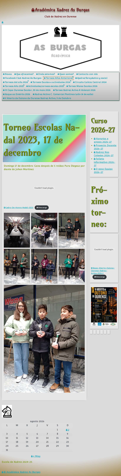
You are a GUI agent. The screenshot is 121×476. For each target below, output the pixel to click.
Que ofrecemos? (24, 74)
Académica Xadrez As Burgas (62, 9)
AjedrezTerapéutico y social (92, 78)
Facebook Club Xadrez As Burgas (23, 78)
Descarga (42, 207)
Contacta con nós (88, 74)
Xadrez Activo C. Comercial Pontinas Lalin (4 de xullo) (64, 94)
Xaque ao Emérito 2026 (17, 94)
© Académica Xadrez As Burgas (22, 472)
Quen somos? (66, 74)
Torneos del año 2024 (16, 82)
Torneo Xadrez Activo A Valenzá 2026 (75, 90)
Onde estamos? (46, 74)
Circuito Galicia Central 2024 (91, 82)
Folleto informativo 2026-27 (104, 162)
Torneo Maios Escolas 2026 (82, 86)
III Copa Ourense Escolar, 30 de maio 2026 (27, 90)
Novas (8, 74)
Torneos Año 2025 (14, 86)
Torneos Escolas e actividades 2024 (51, 82)
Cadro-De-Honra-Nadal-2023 (19, 207)
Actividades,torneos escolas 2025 (46, 86)
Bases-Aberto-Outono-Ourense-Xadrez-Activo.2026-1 (103, 270)
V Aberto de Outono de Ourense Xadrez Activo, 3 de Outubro (38, 98)
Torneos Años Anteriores (59, 78)
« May (36, 456)
